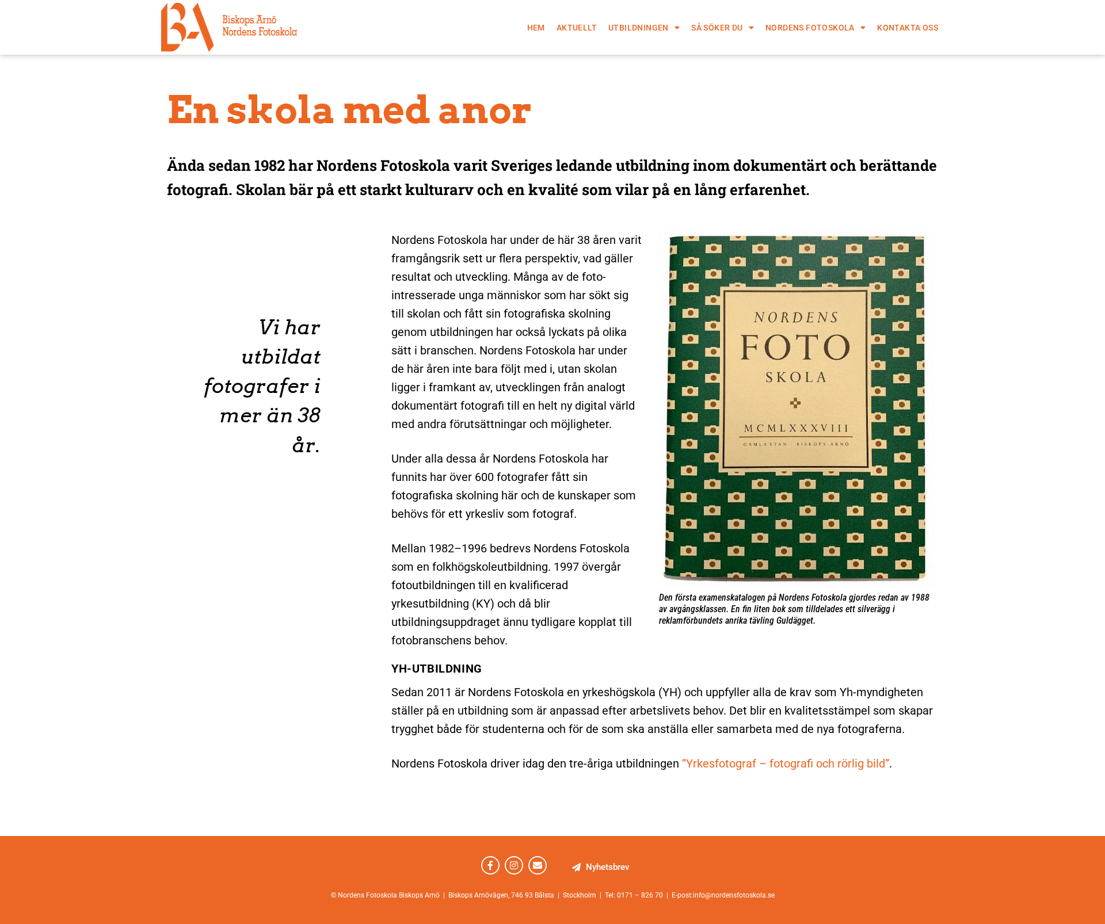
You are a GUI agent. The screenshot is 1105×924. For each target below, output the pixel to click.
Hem (536, 27)
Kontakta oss (907, 27)
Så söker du (716, 27)
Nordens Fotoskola (810, 27)
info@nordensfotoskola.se (734, 895)
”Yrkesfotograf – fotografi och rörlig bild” (785, 763)
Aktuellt (577, 27)
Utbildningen (638, 27)
